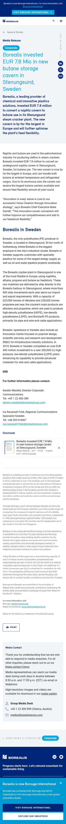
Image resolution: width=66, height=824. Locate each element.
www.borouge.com (19, 604)
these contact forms (17, 666)
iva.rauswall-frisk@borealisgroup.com (25, 424)
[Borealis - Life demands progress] (10, 21)
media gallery (49, 693)
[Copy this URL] (60, 76)
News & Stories (15, 32)
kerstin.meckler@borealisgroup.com (24, 402)
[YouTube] (61, 757)
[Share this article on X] (60, 70)
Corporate (11, 48)
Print (13, 627)
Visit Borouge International (33, 808)
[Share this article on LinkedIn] (60, 63)
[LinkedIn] (54, 757)
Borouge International (33, 6)
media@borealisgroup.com (26, 715)
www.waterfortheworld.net (33, 607)
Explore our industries (33, 816)
